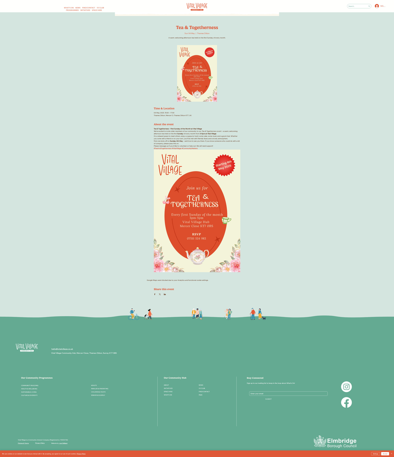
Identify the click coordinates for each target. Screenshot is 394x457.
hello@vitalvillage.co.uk (62, 349)
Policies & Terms (23, 443)
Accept (385, 454)
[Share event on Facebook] (155, 294)
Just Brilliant (63, 443)
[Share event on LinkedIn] (165, 294)
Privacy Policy (81, 454)
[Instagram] (346, 386)
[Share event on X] (160, 294)
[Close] (391, 453)
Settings (375, 454)
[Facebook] (346, 402)
